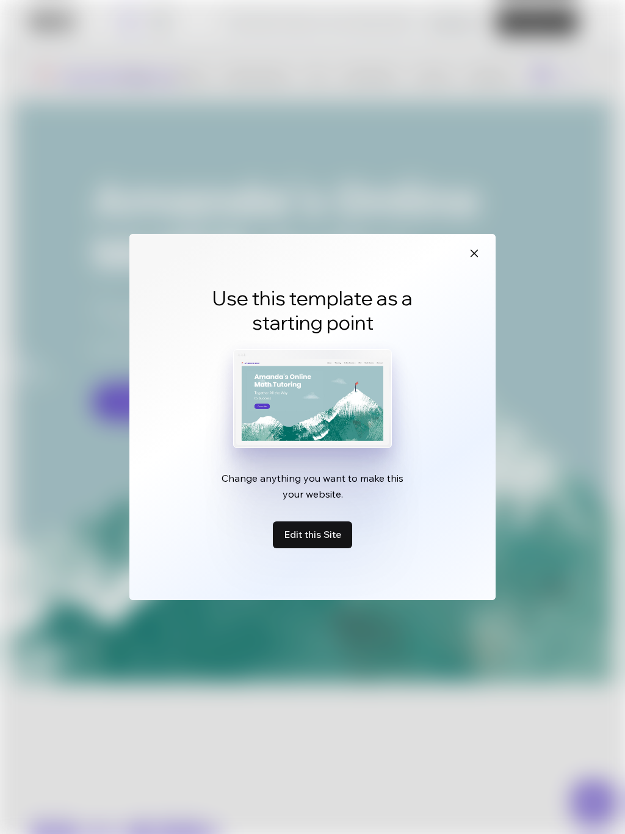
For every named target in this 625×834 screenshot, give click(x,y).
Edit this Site (312, 534)
